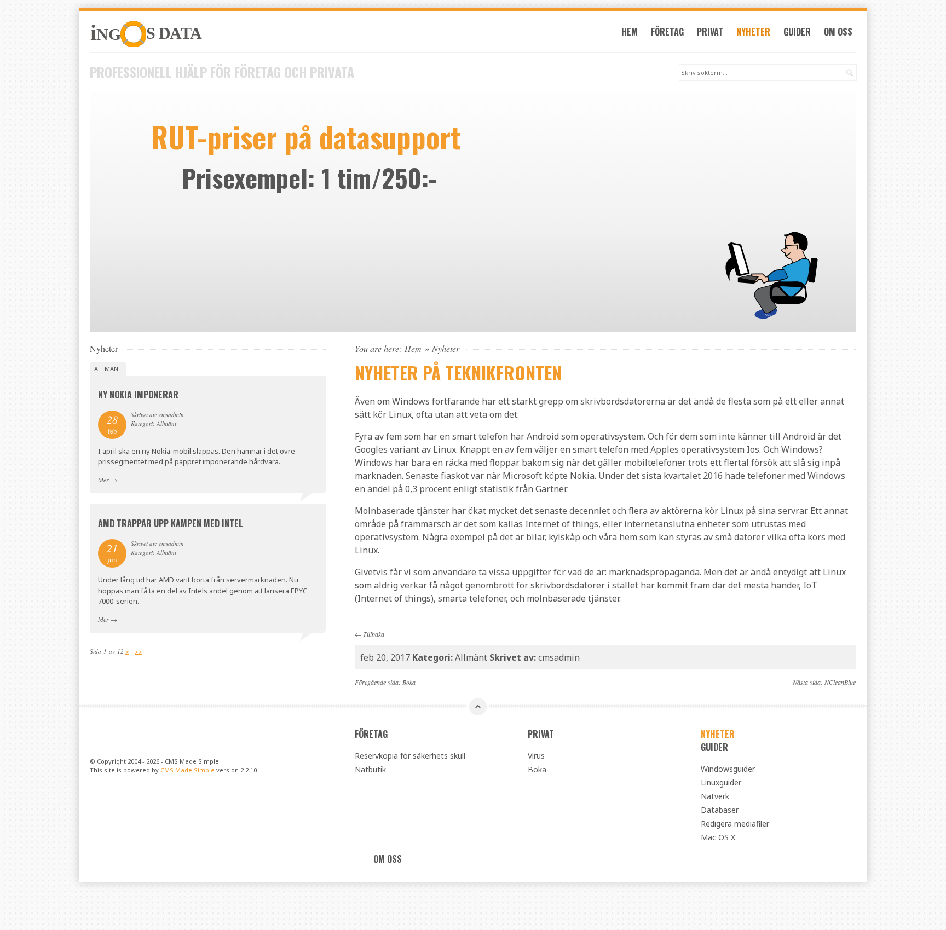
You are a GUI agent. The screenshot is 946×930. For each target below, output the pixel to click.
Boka (409, 682)
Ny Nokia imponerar (138, 394)
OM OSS (838, 31)
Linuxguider (721, 782)
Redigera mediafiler (735, 823)
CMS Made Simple (187, 770)
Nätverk (715, 796)
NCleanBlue (840, 682)
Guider (797, 31)
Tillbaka (373, 633)
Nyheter (753, 31)
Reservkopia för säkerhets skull (410, 755)
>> (138, 651)
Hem (629, 31)
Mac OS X (718, 837)
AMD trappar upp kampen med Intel (170, 523)
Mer (103, 479)
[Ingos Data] (208, 34)
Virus (536, 755)
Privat (710, 31)
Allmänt (108, 369)
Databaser (720, 810)
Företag (667, 31)
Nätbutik (370, 769)
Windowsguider (728, 769)
